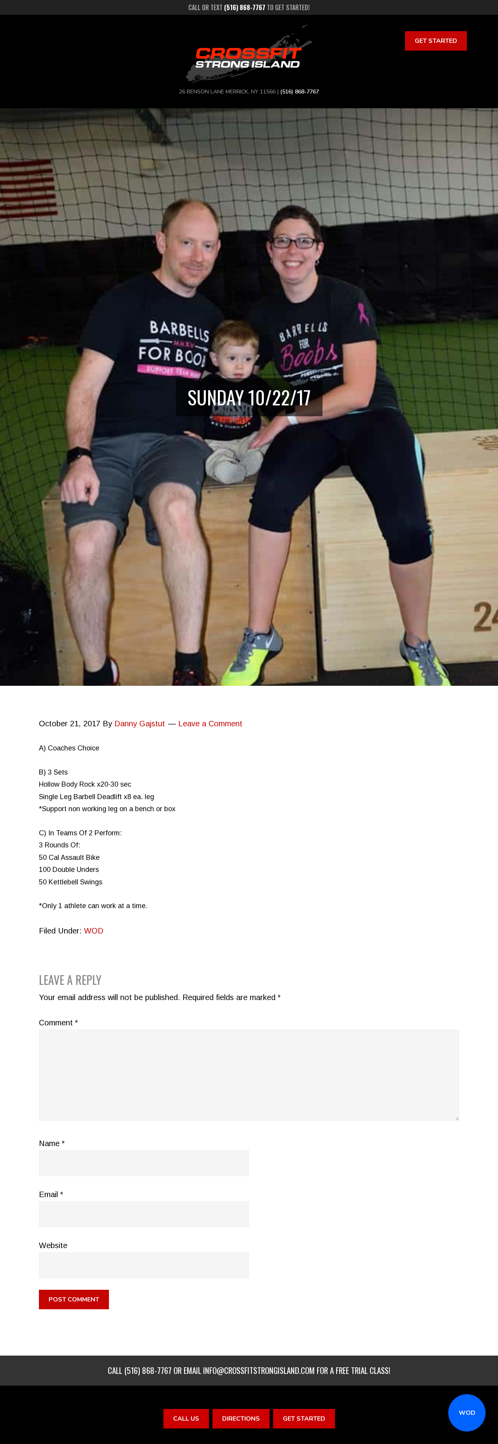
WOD (467, 1413)
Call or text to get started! (249, 7)
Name (52, 1143)
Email (51, 1194)
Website (53, 1245)
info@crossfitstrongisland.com (259, 1370)
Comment (58, 1022)
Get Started (436, 41)
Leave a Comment (210, 723)
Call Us (186, 1418)
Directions (241, 1418)
